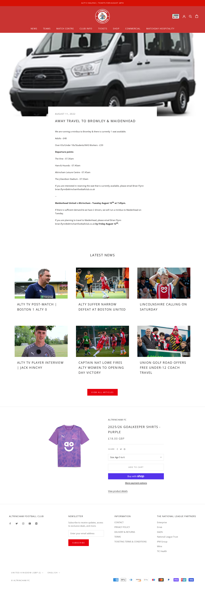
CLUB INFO (86, 28)
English (53, 572)
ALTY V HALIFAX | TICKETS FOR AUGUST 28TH (102, 3)
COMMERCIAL (132, 28)
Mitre (159, 546)
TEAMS (47, 28)
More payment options (136, 482)
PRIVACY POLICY (122, 527)
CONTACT (119, 522)
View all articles (102, 392)
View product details (118, 491)
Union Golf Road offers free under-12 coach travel (163, 367)
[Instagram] (23, 523)
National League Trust (167, 536)
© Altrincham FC (20, 580)
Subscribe (78, 542)
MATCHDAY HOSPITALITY (160, 28)
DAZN (160, 532)
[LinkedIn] (36, 523)
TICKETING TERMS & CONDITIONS (130, 541)
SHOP (116, 28)
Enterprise (162, 522)
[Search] (190, 16)
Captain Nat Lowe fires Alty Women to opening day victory (101, 367)
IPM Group (162, 541)
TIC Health (162, 551)
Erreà (159, 527)
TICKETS (102, 28)
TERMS (117, 536)
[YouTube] (30, 523)
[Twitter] (121, 449)
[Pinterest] (124, 449)
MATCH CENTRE (65, 28)
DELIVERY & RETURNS (124, 532)
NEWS (34, 28)
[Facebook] (117, 449)
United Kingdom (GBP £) (26, 572)
